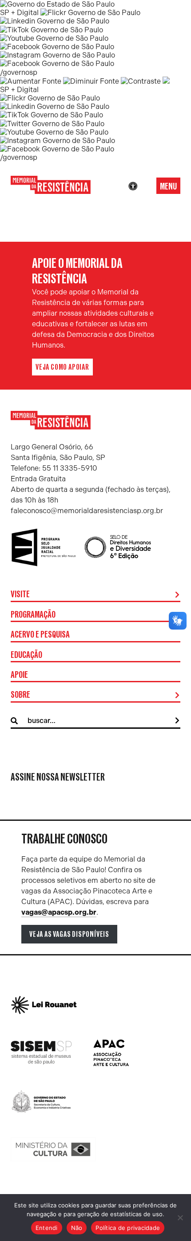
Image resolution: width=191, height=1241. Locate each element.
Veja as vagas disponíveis (69, 934)
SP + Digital (19, 12)
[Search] (177, 720)
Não (77, 1227)
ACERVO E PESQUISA (40, 635)
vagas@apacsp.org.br (58, 912)
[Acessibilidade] (132, 186)
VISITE (20, 594)
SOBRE (20, 695)
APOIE (19, 675)
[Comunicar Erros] (166, 81)
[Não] (179, 1217)
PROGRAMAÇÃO (33, 615)
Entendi (47, 1227)
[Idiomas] (145, 186)
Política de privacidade (128, 1227)
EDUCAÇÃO (26, 655)
